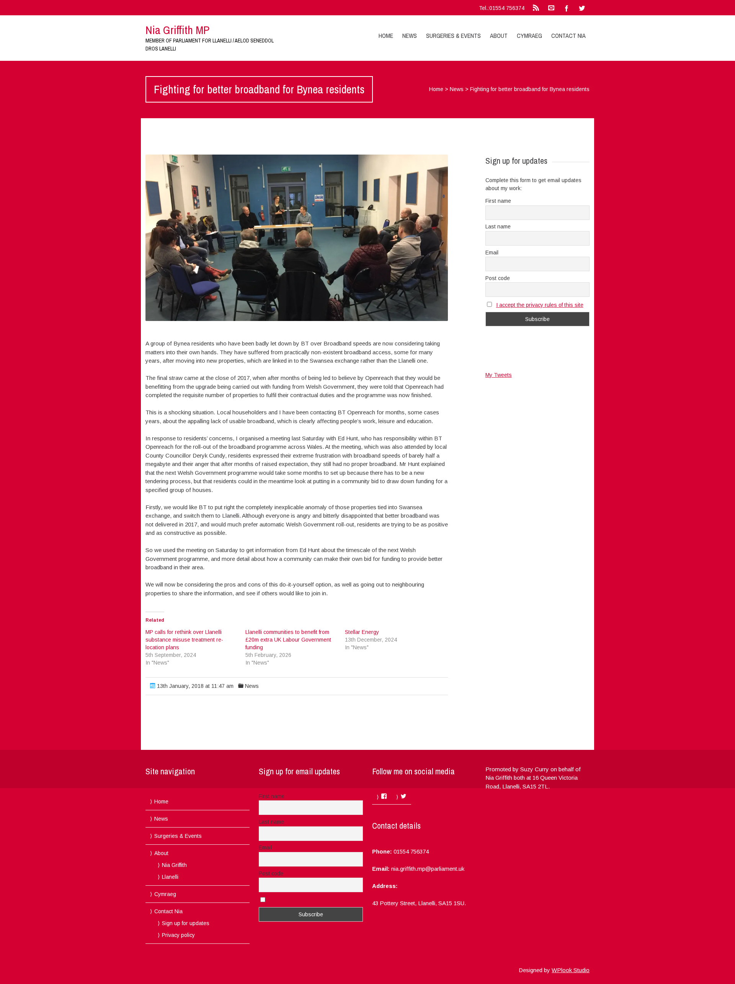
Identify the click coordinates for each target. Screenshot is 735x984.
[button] (296, 238)
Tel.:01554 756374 (501, 8)
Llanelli (170, 877)
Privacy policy (178, 935)
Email (491, 252)
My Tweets (498, 375)
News (409, 35)
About (499, 35)
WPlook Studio (571, 970)
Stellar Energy (362, 632)
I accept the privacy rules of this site (539, 305)
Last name (498, 226)
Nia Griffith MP (177, 29)
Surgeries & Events (453, 35)
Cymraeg (529, 35)
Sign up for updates (185, 923)
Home (386, 35)
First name (498, 201)
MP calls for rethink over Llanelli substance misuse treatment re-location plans (184, 639)
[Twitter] (582, 7)
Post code (497, 278)
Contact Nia (568, 35)
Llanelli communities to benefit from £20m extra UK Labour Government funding (288, 639)
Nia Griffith (174, 865)
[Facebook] (566, 7)
